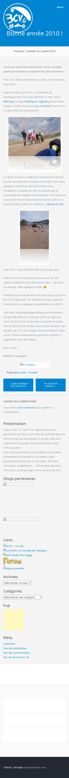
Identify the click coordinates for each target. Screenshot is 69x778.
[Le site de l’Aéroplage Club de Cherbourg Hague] (13, 546)
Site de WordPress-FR (16, 657)
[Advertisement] (13, 619)
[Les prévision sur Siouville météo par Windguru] (25, 550)
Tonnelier (32, 372)
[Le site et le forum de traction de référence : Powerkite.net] (12, 563)
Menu (60, 7)
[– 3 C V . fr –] (18, 31)
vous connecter (26, 407)
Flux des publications (15, 648)
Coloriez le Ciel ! (55, 204)
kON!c (23, 372)
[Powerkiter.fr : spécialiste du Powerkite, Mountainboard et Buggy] (13, 568)
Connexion (9, 643)
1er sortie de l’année (50, 385)
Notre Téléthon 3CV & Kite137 (18, 385)
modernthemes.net (35, 767)
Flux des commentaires (16, 652)
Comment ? (46, 106)
